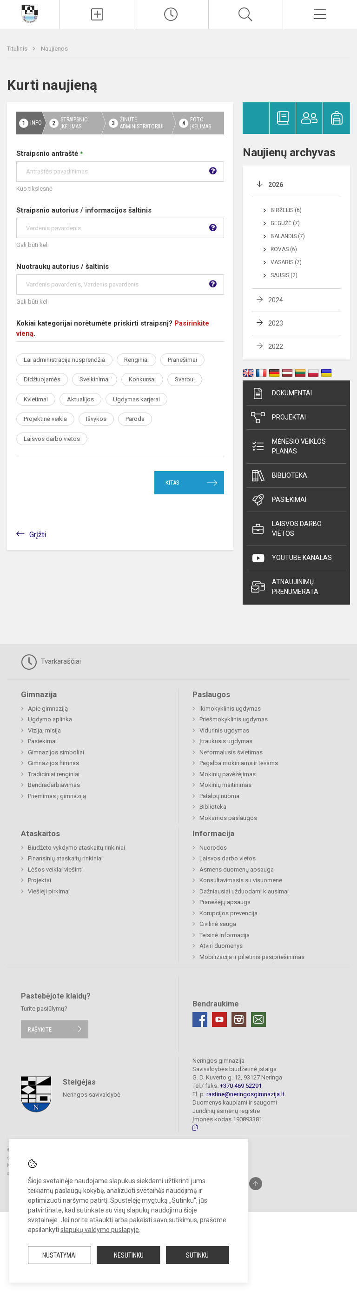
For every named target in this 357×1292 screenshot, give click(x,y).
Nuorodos (213, 847)
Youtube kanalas (302, 557)
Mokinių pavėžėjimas (227, 774)
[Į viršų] (255, 1183)
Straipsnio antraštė (49, 153)
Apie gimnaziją (48, 708)
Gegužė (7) (285, 223)
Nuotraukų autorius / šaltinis (62, 266)
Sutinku (197, 1255)
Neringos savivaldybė (91, 1094)
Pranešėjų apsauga (225, 902)
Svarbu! (185, 379)
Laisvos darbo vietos (52, 438)
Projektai (289, 417)
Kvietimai (36, 399)
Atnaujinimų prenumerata (295, 586)
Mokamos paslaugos (228, 817)
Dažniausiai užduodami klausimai (244, 891)
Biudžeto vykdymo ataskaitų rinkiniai (76, 847)
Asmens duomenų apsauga (236, 869)
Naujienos (54, 48)
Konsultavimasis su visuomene (240, 880)
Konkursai (142, 379)
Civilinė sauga (217, 923)
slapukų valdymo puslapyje (99, 1229)
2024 (275, 300)
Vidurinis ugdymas (224, 730)
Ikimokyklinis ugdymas (230, 708)
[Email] (258, 1019)
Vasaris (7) (286, 262)
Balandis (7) (288, 236)
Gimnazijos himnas (53, 762)
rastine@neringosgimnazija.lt (245, 1094)
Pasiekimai (289, 499)
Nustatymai (59, 1255)
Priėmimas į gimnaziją (57, 796)
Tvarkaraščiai (60, 661)
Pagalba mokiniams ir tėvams (238, 762)
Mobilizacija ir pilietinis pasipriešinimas (251, 956)
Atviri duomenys (221, 945)
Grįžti (37, 534)
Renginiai (136, 359)
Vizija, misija (44, 730)
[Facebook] (199, 1019)
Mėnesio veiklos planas (299, 446)
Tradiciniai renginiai (53, 774)
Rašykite (40, 1029)
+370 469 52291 (241, 1085)
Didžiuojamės (42, 379)
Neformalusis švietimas (231, 752)
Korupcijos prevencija (228, 913)
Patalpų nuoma (219, 796)
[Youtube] (219, 1019)
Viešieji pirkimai (49, 891)
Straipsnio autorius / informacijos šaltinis (84, 210)
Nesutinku (129, 1255)
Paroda (135, 418)
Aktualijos (80, 399)
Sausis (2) (284, 275)
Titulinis (18, 48)
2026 (275, 184)
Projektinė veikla (45, 418)
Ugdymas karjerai (136, 399)
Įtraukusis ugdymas (225, 741)
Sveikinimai (94, 379)
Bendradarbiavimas (54, 784)
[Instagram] (238, 1019)
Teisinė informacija (224, 935)
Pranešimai (182, 359)
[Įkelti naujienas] (97, 14)
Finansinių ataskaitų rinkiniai (65, 858)
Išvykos (96, 418)
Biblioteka (289, 475)
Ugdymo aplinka (50, 719)
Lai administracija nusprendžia (64, 359)
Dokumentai (292, 393)
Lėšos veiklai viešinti (55, 869)
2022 (275, 346)
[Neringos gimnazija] (29, 13)
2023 (275, 323)
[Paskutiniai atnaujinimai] (171, 14)
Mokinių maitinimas (225, 784)
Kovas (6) (284, 249)
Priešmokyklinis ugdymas (233, 719)
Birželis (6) (286, 210)
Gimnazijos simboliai (56, 752)
